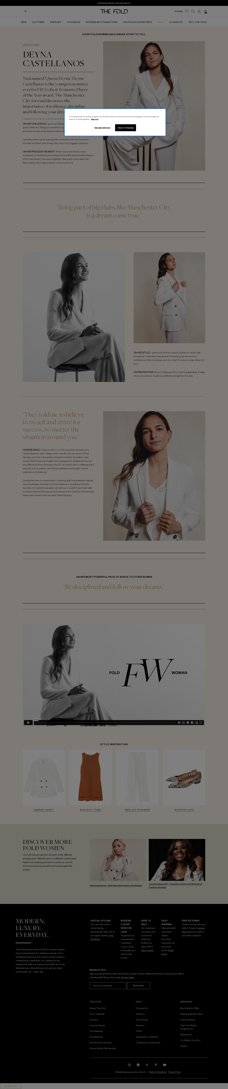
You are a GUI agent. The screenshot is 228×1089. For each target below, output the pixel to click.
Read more (94, 119)
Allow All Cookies (125, 127)
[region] (115, 122)
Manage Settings (102, 127)
